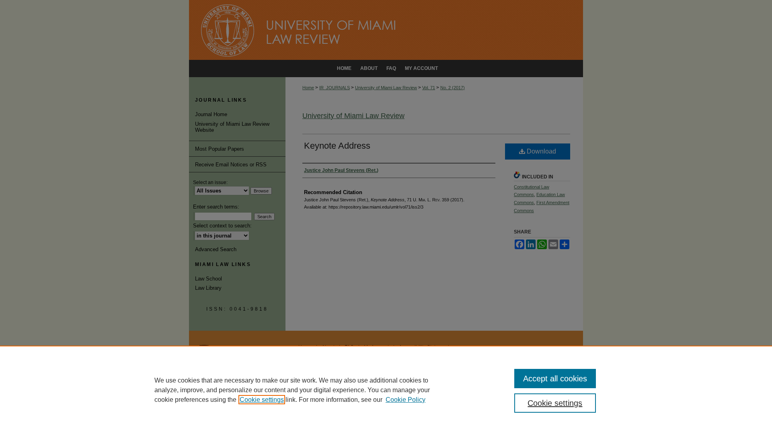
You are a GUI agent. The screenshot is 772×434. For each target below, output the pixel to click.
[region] (386, 390)
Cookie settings (262, 399)
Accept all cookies (555, 378)
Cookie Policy (405, 399)
